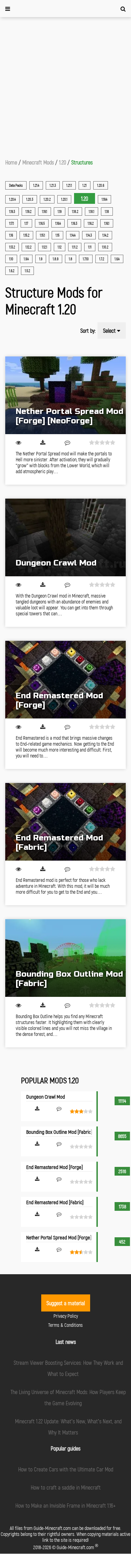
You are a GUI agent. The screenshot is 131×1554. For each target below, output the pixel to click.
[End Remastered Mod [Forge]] (65, 679)
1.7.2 (101, 259)
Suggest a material (65, 1303)
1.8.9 (55, 259)
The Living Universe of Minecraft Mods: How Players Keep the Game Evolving (68, 1397)
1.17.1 (11, 223)
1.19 (59, 211)
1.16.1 (106, 223)
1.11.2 (75, 247)
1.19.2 (28, 211)
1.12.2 (28, 247)
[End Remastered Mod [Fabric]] (65, 822)
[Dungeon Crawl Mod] (65, 537)
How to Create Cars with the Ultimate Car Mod (65, 1469)
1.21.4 (36, 185)
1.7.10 (86, 259)
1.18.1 (91, 211)
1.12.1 (44, 247)
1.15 (57, 235)
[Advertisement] (65, 86)
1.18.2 (75, 211)
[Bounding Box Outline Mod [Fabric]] (65, 958)
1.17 (26, 223)
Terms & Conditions (65, 1325)
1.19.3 (12, 211)
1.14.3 (89, 235)
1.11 (90, 247)
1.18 (107, 211)
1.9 (40, 259)
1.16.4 (58, 223)
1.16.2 (91, 223)
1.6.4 (117, 259)
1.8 (70, 259)
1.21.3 (53, 185)
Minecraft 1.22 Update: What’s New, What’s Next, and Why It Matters (68, 1427)
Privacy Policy (65, 1316)
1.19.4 (104, 199)
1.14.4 (72, 235)
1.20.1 (64, 199)
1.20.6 (100, 185)
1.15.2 (26, 235)
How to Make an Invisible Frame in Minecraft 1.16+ (65, 1505)
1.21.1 (69, 185)
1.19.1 (44, 211)
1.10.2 (105, 247)
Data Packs (16, 185)
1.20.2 (47, 199)
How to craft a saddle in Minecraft (66, 1487)
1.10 (11, 259)
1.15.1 (42, 235)
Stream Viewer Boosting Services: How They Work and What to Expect (68, 1368)
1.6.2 (11, 271)
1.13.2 (12, 247)
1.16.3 (74, 223)
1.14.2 (105, 235)
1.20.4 (12, 199)
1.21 (84, 185)
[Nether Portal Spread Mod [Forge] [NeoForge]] (65, 395)
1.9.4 (26, 259)
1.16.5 (42, 223)
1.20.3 (29, 199)
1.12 (59, 247)
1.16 (11, 235)
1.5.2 (27, 271)
